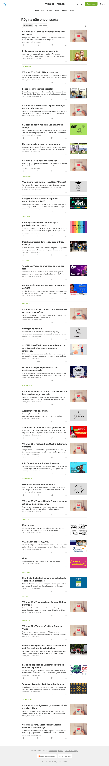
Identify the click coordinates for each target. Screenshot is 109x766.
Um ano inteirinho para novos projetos (41, 144)
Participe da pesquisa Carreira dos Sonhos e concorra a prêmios (44, 666)
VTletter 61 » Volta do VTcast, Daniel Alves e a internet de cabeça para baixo (44, 393)
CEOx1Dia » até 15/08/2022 (35, 542)
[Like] (23, 61)
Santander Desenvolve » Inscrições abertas (43, 427)
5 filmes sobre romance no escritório (40, 51)
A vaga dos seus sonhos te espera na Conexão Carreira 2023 (40, 200)
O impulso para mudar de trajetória (39, 484)
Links (24, 558)
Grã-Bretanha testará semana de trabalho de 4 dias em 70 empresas (44, 579)
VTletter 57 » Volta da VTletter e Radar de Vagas (42, 627)
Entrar (102, 4)
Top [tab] (36, 26)
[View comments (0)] (38, 45)
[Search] (77, 4)
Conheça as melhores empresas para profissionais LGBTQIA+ (40, 224)
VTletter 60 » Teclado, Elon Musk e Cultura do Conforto (44, 445)
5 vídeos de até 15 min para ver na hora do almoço (42, 126)
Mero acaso (28, 525)
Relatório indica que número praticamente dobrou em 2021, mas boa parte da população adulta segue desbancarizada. (44, 688)
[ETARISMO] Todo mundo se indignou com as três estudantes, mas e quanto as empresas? (44, 348)
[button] (36, 10)
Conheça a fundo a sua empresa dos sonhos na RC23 (44, 286)
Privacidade (53, 751)
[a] (78, 468)
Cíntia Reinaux (36, 42)
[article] (54, 38)
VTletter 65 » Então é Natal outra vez (40, 72)
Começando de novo (32, 329)
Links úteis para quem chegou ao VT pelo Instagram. (41, 561)
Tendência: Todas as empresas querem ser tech (43, 267)
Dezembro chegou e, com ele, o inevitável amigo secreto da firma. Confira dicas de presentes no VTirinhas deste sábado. (44, 93)
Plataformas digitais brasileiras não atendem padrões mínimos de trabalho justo (44, 646)
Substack (45, 761)
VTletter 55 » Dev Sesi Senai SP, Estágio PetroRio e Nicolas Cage (41, 726)
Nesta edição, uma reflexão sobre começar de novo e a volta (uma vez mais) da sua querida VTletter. (44, 316)
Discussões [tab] (43, 26)
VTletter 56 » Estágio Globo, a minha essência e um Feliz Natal (44, 706)
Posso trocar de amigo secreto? (37, 89)
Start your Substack (47, 756)
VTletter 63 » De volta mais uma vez (39, 160)
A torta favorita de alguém (35, 411)
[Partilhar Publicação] (82, 4)
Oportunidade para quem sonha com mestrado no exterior (40, 368)
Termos (60, 751)
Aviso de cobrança (71, 751)
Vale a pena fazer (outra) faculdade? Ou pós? (44, 182)
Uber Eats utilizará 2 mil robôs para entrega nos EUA (43, 243)
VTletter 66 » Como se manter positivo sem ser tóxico (43, 33)
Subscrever (91, 4)
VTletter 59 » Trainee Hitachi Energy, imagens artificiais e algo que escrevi (44, 502)
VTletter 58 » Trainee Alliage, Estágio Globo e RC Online (44, 603)
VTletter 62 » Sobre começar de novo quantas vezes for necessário (44, 310)
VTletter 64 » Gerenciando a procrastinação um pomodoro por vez (43, 106)
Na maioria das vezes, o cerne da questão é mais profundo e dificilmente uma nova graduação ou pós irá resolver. (44, 186)
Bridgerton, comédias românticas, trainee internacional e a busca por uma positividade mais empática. (43, 38)
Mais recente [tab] (27, 26)
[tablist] (35, 26)
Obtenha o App (65, 756)
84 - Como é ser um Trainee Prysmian (40, 463)
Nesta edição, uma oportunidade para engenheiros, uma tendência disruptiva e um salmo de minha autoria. (43, 508)
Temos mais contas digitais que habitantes (43, 684)
